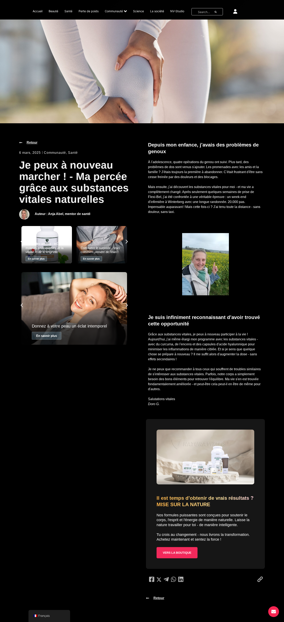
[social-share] (151, 579)
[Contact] (273, 611)
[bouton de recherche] (215, 11)
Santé (68, 11)
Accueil (37, 11)
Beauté (53, 11)
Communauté (114, 11)
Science (138, 11)
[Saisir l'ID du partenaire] (235, 11)
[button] (21, 241)
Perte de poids (89, 11)
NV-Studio (177, 11)
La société (157, 11)
